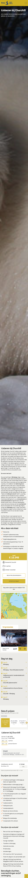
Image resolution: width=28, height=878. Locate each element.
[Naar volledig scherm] (24, 632)
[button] (14, 607)
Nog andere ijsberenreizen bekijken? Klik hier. (14, 588)
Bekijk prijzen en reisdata (14, 575)
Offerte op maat (14, 581)
